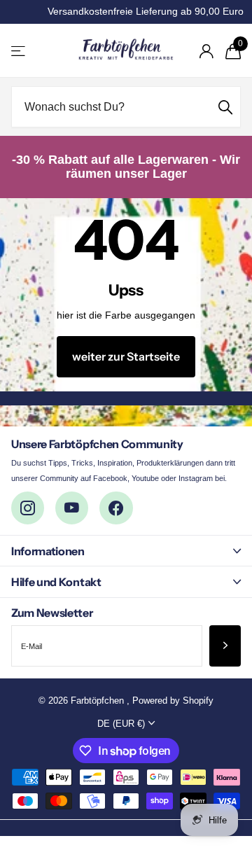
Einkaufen (19, 50)
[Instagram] (27, 508)
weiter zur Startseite (126, 356)
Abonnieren (225, 646)
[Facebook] (115, 508)
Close (126, 551)
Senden (225, 106)
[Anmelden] (206, 51)
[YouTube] (71, 508)
